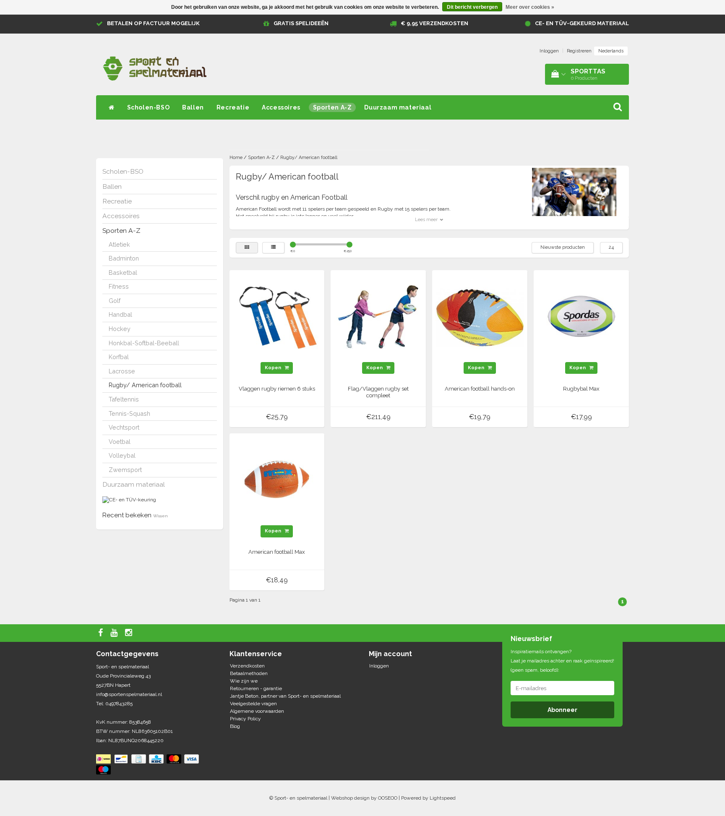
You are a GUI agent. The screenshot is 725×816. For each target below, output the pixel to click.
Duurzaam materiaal (397, 107)
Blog (235, 726)
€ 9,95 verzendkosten (434, 23)
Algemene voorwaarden (257, 711)
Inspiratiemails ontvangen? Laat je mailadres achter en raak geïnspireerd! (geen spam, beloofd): (562, 661)
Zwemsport (125, 469)
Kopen (273, 367)
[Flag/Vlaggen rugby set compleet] (378, 317)
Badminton (124, 258)
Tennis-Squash (129, 413)
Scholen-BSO (148, 107)
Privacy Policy (245, 719)
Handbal (120, 314)
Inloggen (549, 51)
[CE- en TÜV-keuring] (129, 500)
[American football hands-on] (480, 317)
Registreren (579, 51)
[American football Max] (276, 481)
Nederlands (610, 51)
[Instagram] (129, 633)
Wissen (160, 516)
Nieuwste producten (562, 247)
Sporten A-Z (332, 107)
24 (611, 247)
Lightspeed (443, 798)
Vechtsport (124, 427)
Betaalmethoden (249, 673)
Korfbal (119, 356)
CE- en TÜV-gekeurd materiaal (582, 23)
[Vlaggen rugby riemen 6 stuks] (276, 317)
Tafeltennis (124, 399)
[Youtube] (115, 633)
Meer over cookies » (530, 7)
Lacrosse (122, 371)
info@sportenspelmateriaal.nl (129, 694)
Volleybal (122, 455)
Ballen (193, 107)
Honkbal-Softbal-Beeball (144, 343)
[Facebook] (101, 633)
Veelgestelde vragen (253, 704)
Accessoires (281, 107)
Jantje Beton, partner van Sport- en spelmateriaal (285, 696)
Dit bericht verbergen (472, 7)
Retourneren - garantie (256, 688)
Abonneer (562, 710)
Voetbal (119, 441)
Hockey (119, 328)
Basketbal (123, 272)
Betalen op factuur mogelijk (153, 23)
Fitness (119, 286)
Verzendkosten (247, 666)
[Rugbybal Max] (581, 317)
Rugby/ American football (145, 384)
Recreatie (232, 107)
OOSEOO (387, 798)
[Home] (111, 107)
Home (236, 157)
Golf (114, 300)
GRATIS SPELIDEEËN (301, 23)
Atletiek (119, 244)
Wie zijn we (244, 681)
